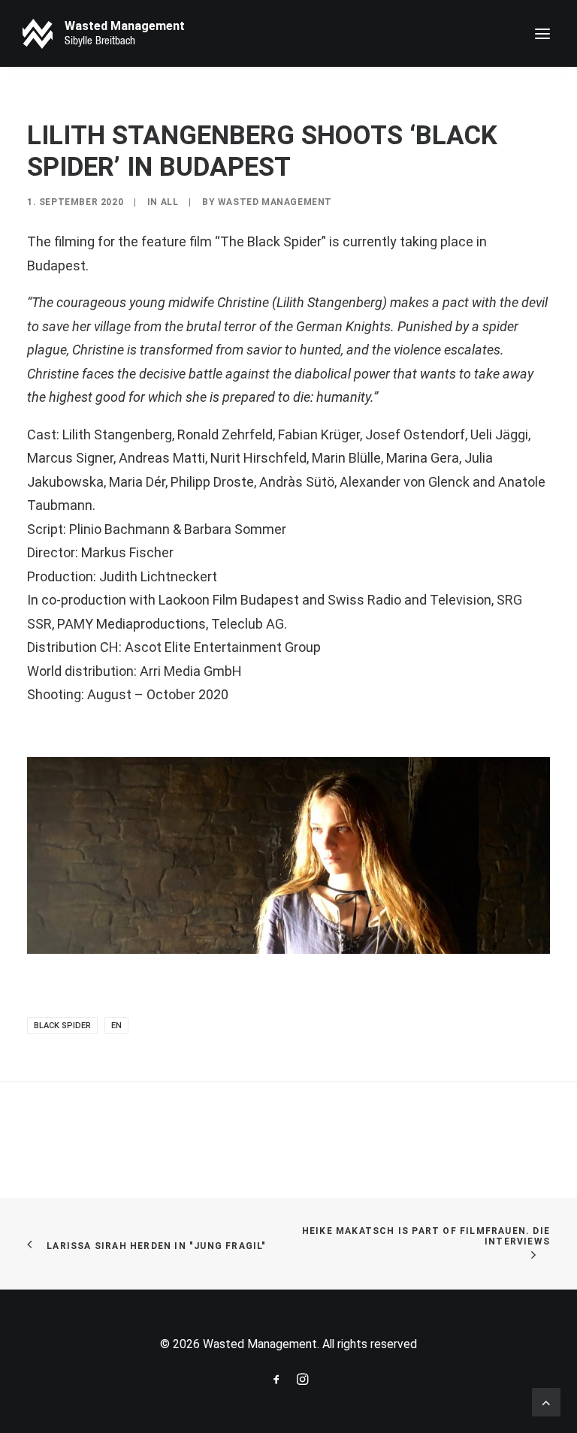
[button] (542, 33)
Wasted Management (275, 202)
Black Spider (62, 1025)
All (170, 202)
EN (116, 1025)
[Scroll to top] (546, 1401)
